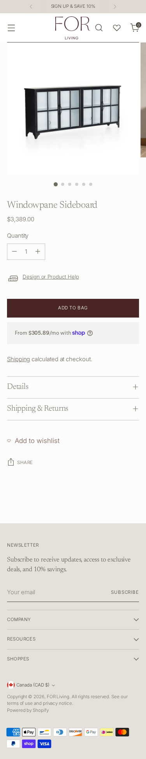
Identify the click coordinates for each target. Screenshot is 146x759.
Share (25, 462)
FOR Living (58, 696)
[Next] (114, 6)
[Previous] (31, 6)
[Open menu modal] (11, 28)
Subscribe (125, 592)
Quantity (17, 235)
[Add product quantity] (38, 251)
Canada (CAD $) (32, 685)
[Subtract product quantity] (14, 251)
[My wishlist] (117, 27)
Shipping (18, 359)
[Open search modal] (99, 28)
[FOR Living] (72, 27)
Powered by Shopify (28, 710)
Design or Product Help (51, 277)
